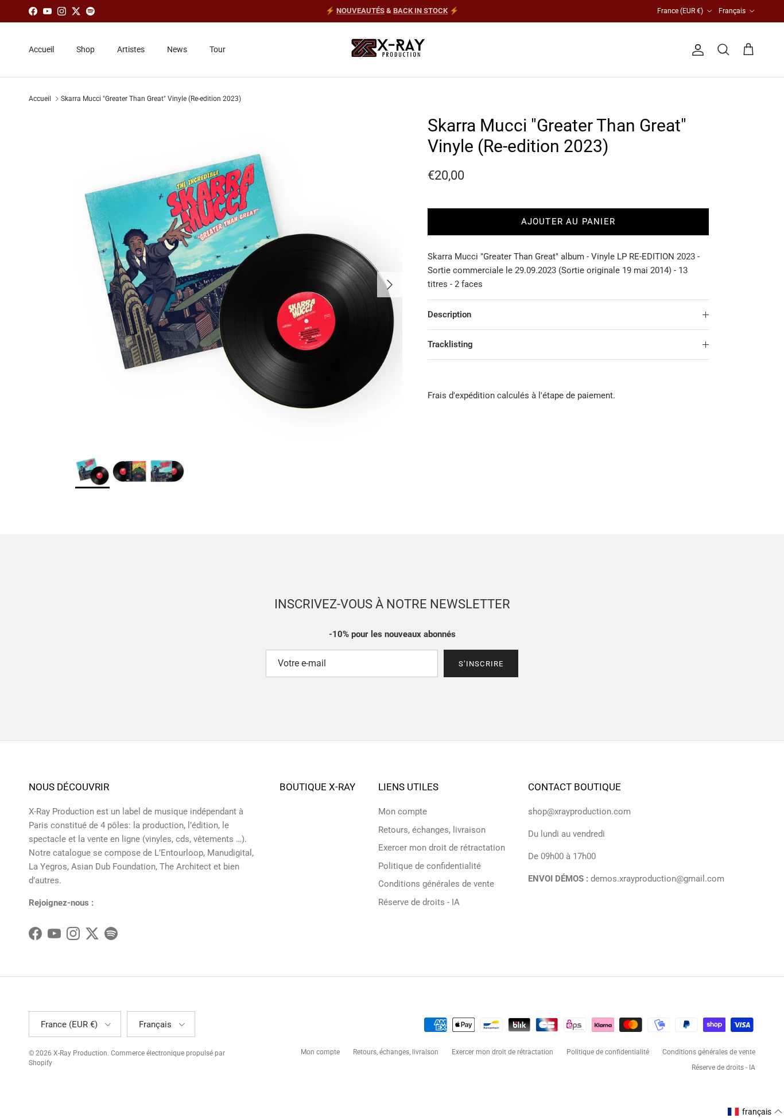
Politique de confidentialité (429, 866)
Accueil (41, 49)
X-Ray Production (80, 1053)
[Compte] (695, 50)
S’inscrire (481, 663)
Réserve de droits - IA (419, 902)
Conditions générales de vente (436, 884)
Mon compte (402, 811)
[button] (755, 1111)
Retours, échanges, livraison (432, 830)
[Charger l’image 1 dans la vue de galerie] (238, 278)
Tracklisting (450, 344)
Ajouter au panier (568, 221)
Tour (217, 49)
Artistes (131, 49)
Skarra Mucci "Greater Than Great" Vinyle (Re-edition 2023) (151, 99)
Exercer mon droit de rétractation (441, 848)
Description (449, 314)
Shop (85, 49)
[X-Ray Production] (392, 49)
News (177, 49)
